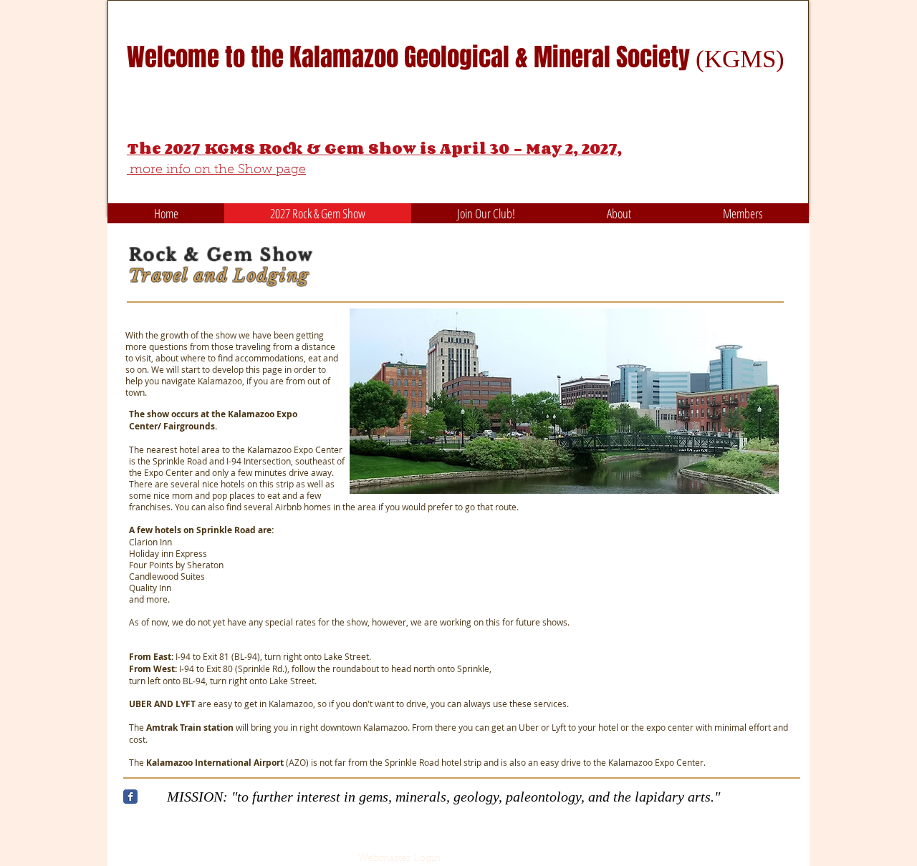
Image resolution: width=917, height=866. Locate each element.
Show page (272, 170)
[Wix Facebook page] (130, 796)
